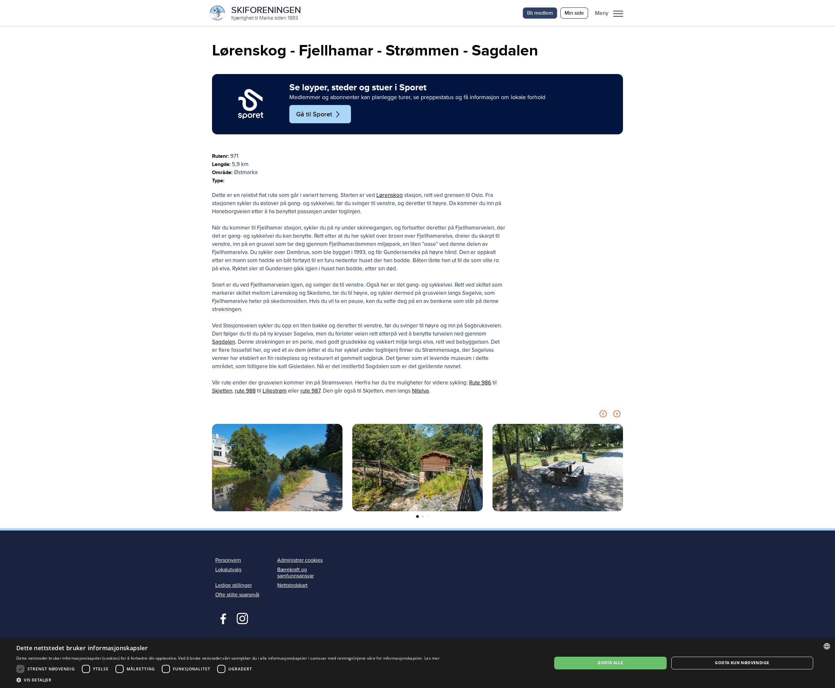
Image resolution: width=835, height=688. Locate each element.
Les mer (432, 658)
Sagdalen (223, 341)
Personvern (228, 560)
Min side (574, 13)
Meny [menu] (618, 13)
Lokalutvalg (228, 569)
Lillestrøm (275, 390)
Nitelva (420, 390)
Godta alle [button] (610, 663)
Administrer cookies (300, 560)
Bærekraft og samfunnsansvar (295, 572)
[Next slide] (617, 415)
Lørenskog (389, 195)
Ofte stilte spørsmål (237, 594)
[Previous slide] (603, 415)
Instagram (242, 617)
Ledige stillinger (233, 585)
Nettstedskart (292, 585)
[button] (611, 13)
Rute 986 (480, 382)
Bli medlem (540, 13)
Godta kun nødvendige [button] (742, 663)
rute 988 (245, 390)
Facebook (221, 617)
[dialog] (417, 663)
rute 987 (310, 390)
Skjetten (222, 390)
